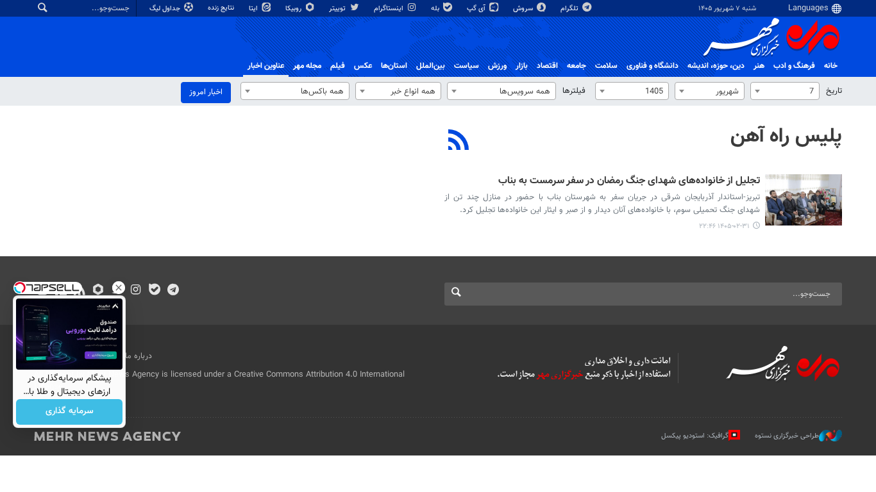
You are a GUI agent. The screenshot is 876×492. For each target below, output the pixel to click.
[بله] (154, 291)
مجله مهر (307, 66)
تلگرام (570, 8)
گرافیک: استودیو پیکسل (695, 435)
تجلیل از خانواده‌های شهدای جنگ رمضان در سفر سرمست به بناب (629, 181)
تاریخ (834, 91)
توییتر (338, 8)
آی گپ (477, 8)
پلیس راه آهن (786, 136)
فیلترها (573, 91)
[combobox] (785, 91)
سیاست (466, 66)
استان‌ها (394, 66)
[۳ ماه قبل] (803, 200)
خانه (831, 66)
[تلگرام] (173, 291)
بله (436, 8)
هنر (759, 66)
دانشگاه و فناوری (652, 66)
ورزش (497, 66)
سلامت (606, 66)
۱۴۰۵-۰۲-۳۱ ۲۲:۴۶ (724, 226)
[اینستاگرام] (136, 291)
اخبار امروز (206, 92)
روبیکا (294, 8)
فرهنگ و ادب (794, 66)
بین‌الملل (430, 66)
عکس (363, 66)
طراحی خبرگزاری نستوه (787, 435)
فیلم (337, 66)
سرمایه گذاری (70, 412)
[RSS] (458, 142)
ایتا (254, 8)
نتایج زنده (222, 8)
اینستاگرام (389, 8)
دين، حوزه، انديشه (716, 66)
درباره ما (138, 356)
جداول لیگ (165, 8)
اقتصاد (547, 66)
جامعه (576, 66)
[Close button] (118, 287)
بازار (522, 66)
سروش (524, 8)
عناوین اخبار (266, 66)
